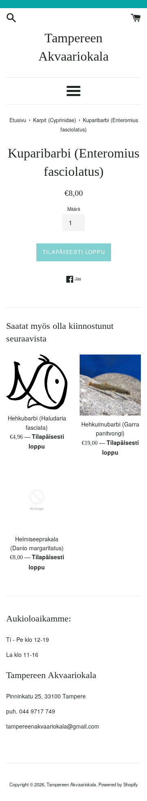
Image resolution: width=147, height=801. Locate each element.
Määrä (73, 209)
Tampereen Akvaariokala (73, 47)
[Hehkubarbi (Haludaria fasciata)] (36, 382)
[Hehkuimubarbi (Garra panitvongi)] (110, 385)
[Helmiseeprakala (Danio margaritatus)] (36, 499)
